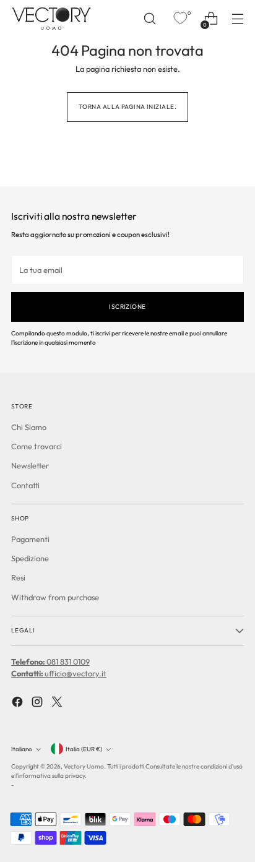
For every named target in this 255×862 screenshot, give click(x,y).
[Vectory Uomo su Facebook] (18, 703)
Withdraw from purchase (55, 597)
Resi (18, 577)
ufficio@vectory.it (58, 673)
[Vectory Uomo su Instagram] (38, 703)
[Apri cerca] (149, 19)
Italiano (21, 749)
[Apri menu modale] (237, 19)
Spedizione (30, 558)
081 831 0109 (50, 661)
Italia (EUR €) (84, 749)
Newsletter (30, 465)
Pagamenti (30, 539)
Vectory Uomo (84, 766)
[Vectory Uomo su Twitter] (58, 703)
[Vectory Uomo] (51, 18)
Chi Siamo (28, 427)
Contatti (25, 485)
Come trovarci (36, 446)
